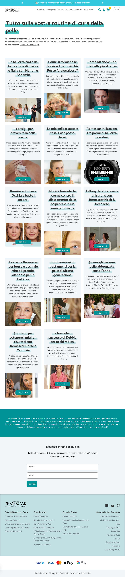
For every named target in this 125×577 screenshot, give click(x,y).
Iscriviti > (62, 309)
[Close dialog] (87, 261)
